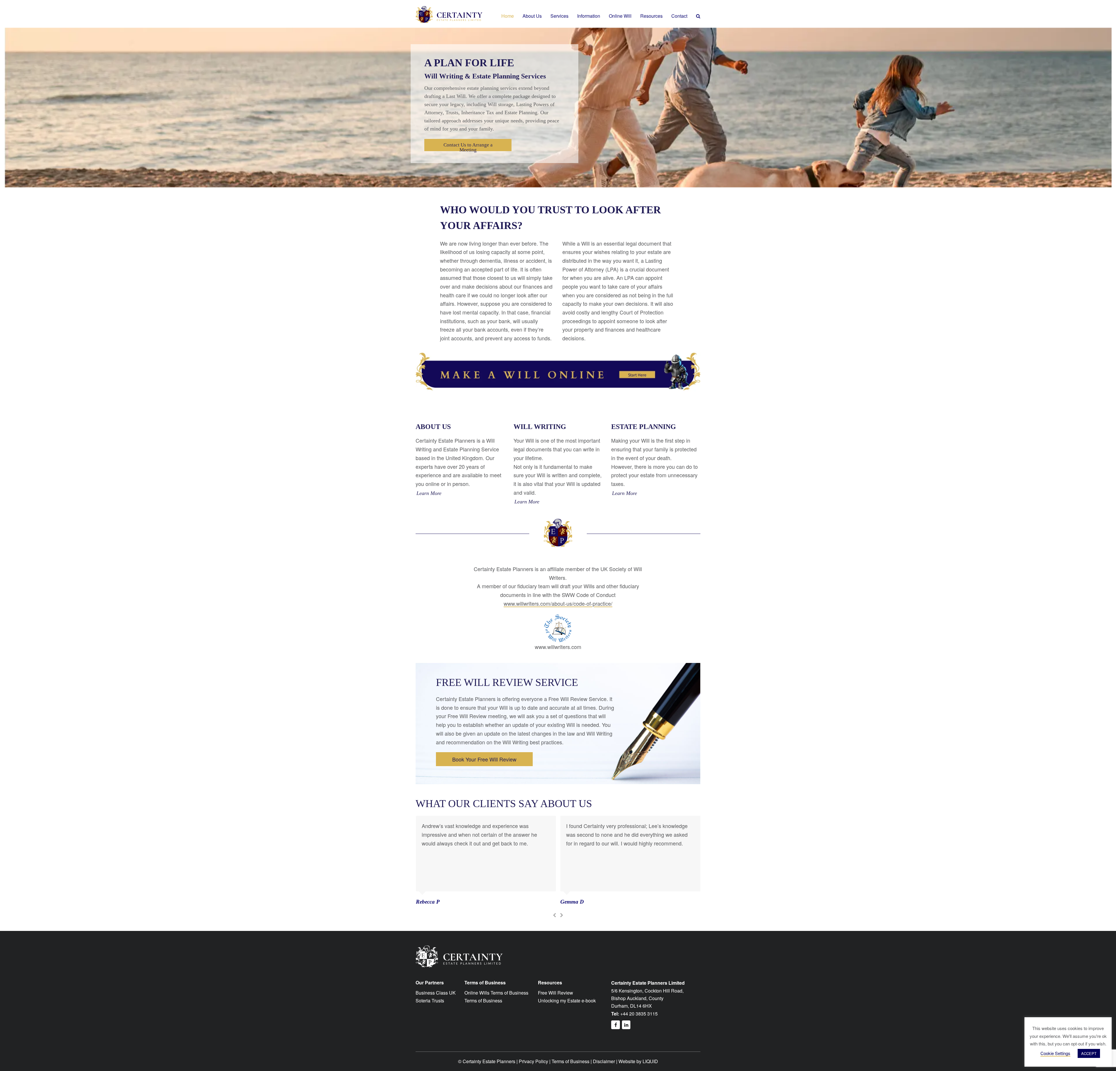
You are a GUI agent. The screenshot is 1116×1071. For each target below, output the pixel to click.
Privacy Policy (533, 1061)
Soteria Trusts (430, 1000)
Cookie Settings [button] (1055, 1053)
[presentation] (554, 915)
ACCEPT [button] (1089, 1053)
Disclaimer (604, 1061)
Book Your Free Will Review (484, 759)
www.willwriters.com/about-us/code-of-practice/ (558, 603)
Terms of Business (483, 1000)
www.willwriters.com (558, 646)
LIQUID (650, 1061)
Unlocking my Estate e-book (567, 1000)
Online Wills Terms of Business (496, 992)
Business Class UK (436, 992)
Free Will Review (555, 992)
